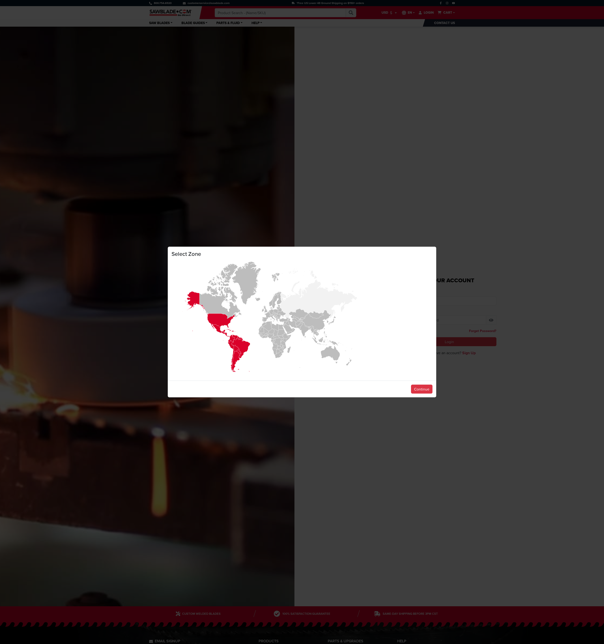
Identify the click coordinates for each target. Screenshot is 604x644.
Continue (421, 389)
